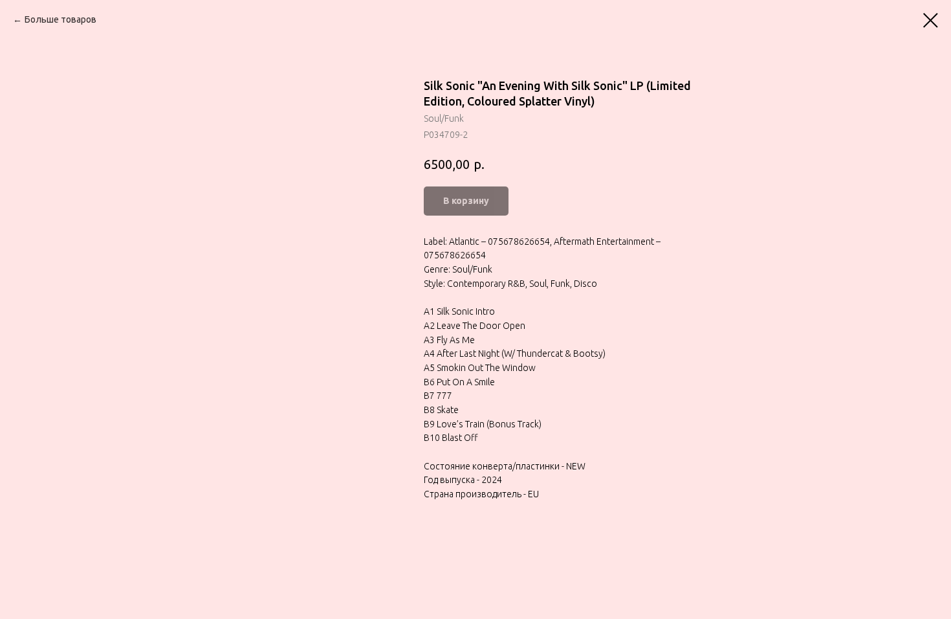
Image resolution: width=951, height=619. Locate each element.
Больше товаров (60, 19)
